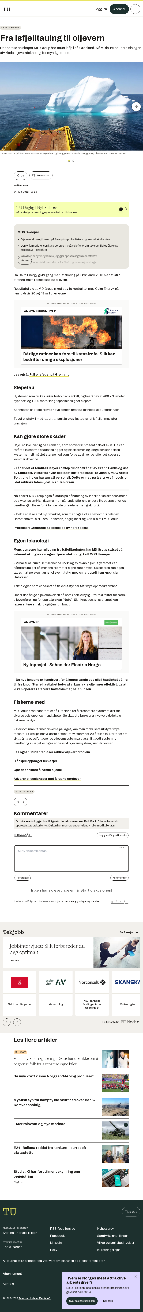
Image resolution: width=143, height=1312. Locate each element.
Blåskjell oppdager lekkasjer (35, 761)
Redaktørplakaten (92, 1261)
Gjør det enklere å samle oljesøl (38, 770)
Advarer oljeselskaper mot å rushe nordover (47, 779)
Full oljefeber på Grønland (49, 374)
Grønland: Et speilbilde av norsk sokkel (60, 528)
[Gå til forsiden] (6, 9)
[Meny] (135, 9)
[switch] (123, 209)
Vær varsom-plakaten (58, 1261)
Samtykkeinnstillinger (112, 1236)
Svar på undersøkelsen (82, 1301)
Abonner (119, 9)
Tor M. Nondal (13, 1247)
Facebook (57, 1236)
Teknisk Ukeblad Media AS (34, 1298)
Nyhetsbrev (105, 1228)
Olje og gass (10, 27)
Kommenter (43, 175)
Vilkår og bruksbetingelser (115, 1242)
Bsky (53, 1250)
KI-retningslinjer (108, 1250)
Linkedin (56, 1242)
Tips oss (131, 1211)
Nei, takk (108, 1301)
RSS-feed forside (62, 1228)
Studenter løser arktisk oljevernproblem (59, 752)
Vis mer (25, 260)
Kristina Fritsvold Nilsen (20, 1233)
